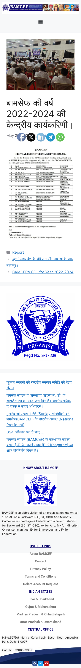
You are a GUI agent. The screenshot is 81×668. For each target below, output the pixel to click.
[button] (40, 22)
